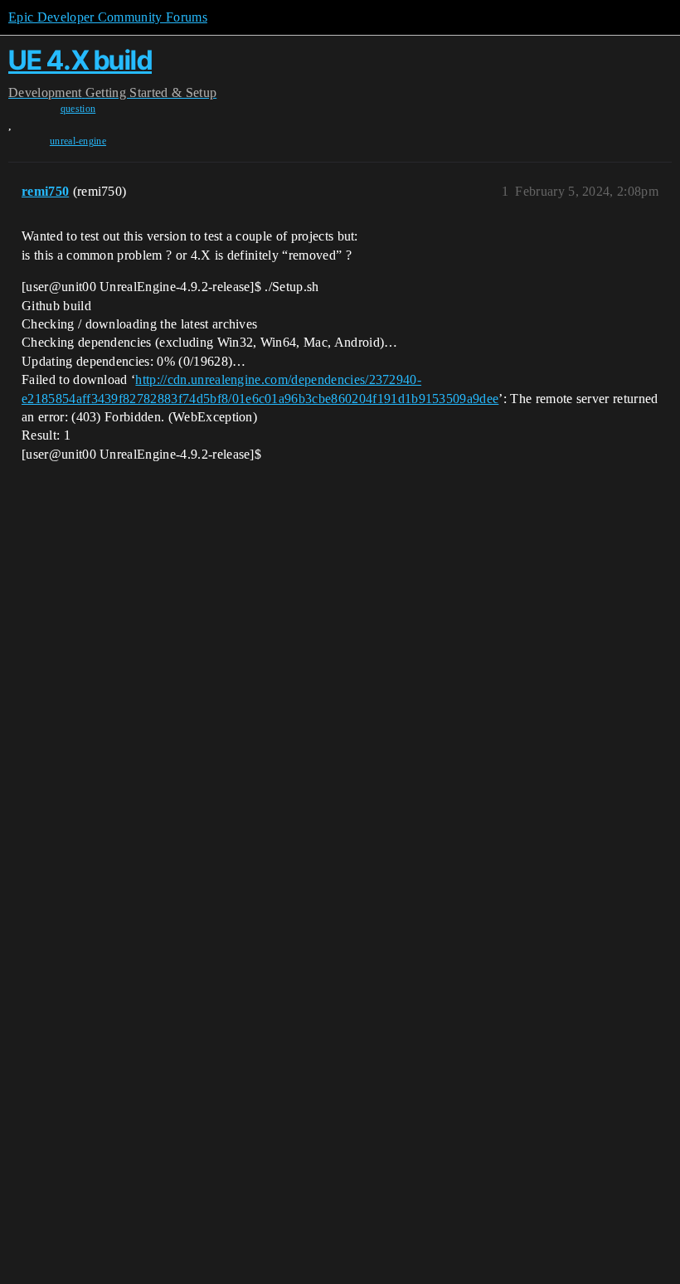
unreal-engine (78, 141)
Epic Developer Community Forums (107, 17)
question (78, 108)
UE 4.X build (80, 60)
